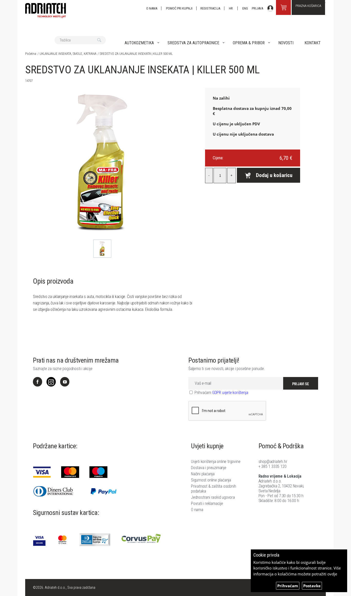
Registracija (210, 8)
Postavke (312, 585)
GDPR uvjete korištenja (230, 392)
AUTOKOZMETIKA (139, 42)
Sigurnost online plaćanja (211, 480)
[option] (102, 249)
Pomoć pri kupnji (179, 8)
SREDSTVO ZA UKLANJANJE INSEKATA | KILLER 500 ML (136, 54)
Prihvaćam (287, 585)
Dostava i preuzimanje (208, 467)
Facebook (37, 382)
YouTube (64, 382)
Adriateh (45, 9)
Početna (30, 54)
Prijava (257, 8)
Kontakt (312, 42)
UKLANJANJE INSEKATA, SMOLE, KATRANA (68, 54)
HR (231, 8)
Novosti (285, 42)
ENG (245, 8)
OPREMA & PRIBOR (249, 42)
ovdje (332, 573)
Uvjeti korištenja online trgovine (215, 461)
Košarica (283, 7)
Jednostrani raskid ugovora (213, 497)
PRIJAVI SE (300, 384)
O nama (151, 8)
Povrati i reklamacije (207, 503)
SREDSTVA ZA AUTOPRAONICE (193, 42)
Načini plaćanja (203, 473)
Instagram (51, 382)
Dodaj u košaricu (274, 175)
